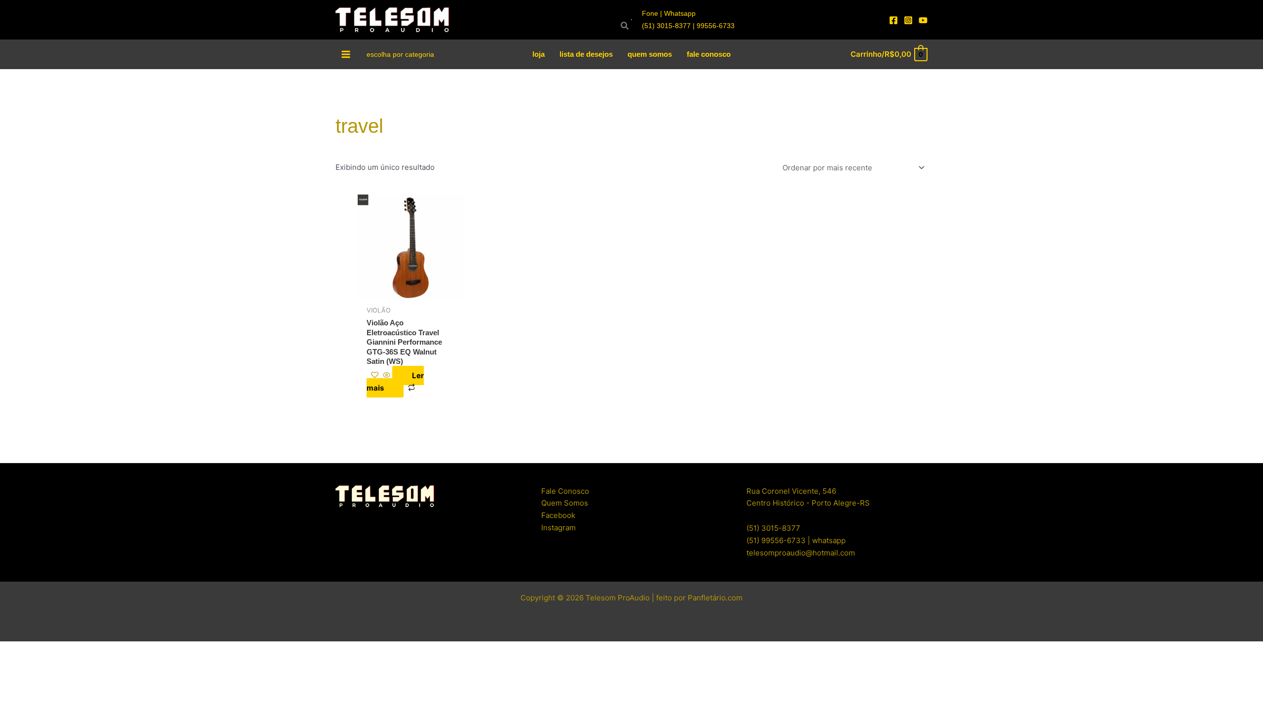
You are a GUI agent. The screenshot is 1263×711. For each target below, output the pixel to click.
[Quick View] (386, 375)
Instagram (558, 527)
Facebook (558, 515)
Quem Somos (564, 503)
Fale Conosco (565, 491)
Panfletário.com (715, 597)
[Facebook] (893, 20)
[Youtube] (923, 20)
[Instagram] (908, 20)
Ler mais (395, 382)
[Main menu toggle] (346, 54)
